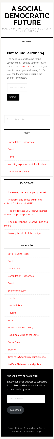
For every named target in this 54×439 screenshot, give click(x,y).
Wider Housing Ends (18, 171)
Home (11, 156)
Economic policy (17, 290)
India (10, 320)
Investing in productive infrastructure (27, 164)
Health (11, 298)
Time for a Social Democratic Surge (27, 357)
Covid (11, 149)
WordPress (29, 431)
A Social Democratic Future (27, 16)
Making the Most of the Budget (24, 233)
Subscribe (15, 410)
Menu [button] (29, 41)
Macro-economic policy (20, 327)
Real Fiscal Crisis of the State (23, 335)
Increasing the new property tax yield (28, 192)
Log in (39, 431)
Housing (12, 312)
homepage (25, 66)
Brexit (11, 261)
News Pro (30, 428)
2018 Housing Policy (18, 254)
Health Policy (15, 305)
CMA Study (14, 268)
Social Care (14, 342)
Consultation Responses (21, 142)
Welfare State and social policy (24, 364)
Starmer (12, 349)
